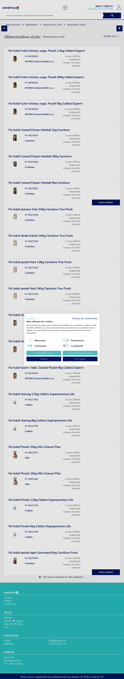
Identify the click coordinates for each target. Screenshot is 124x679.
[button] (32, 318)
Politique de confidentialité (85, 318)
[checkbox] (29, 340)
